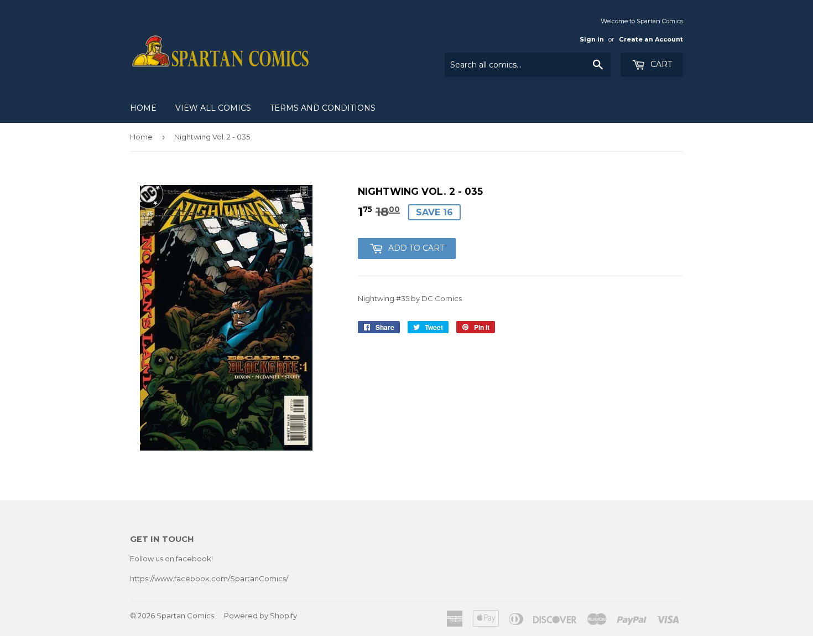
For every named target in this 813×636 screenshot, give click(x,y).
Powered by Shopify (260, 615)
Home (143, 108)
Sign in (592, 39)
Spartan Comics (185, 615)
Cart (660, 64)
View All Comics (213, 108)
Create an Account (651, 39)
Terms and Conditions (323, 108)
